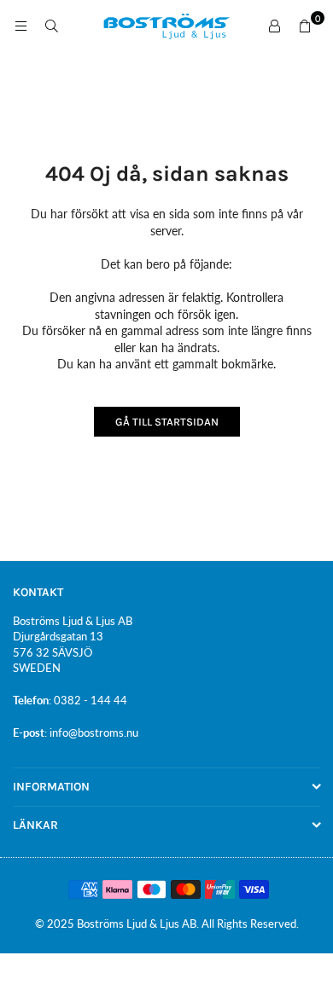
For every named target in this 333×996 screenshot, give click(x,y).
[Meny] (20, 26)
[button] (304, 26)
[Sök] (51, 26)
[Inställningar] (274, 26)
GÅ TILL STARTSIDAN (167, 421)
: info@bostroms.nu (91, 732)
